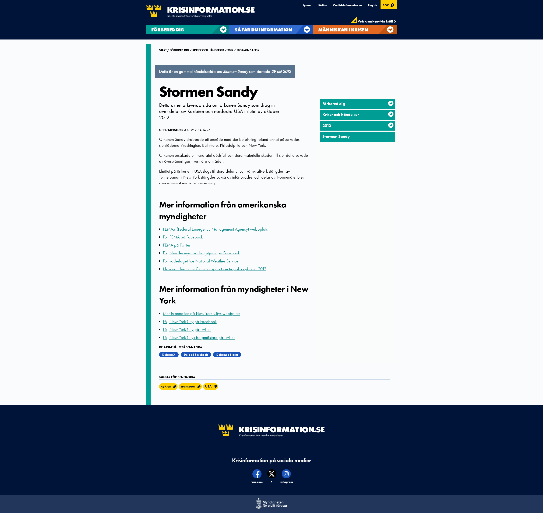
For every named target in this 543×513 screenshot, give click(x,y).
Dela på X (168, 355)
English (372, 5)
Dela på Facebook (196, 355)
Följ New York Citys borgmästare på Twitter (199, 337)
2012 (230, 50)
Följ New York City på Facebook (190, 321)
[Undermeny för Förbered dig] (390, 103)
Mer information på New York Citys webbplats (201, 313)
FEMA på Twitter (176, 245)
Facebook (257, 482)
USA (208, 386)
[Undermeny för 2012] (390, 125)
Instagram (286, 482)
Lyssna (307, 5)
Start (163, 50)
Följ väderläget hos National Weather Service (200, 261)
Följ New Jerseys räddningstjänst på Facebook (201, 253)
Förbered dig (179, 50)
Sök (389, 5)
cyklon (166, 386)
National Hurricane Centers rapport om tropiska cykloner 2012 (214, 269)
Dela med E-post (227, 355)
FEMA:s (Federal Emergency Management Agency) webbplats (215, 229)
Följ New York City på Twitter (187, 329)
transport (188, 386)
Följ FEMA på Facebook (183, 237)
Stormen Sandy (248, 50)
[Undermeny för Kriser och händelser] (390, 114)
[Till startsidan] (200, 11)
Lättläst (322, 5)
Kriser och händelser (208, 50)
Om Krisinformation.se (347, 5)
